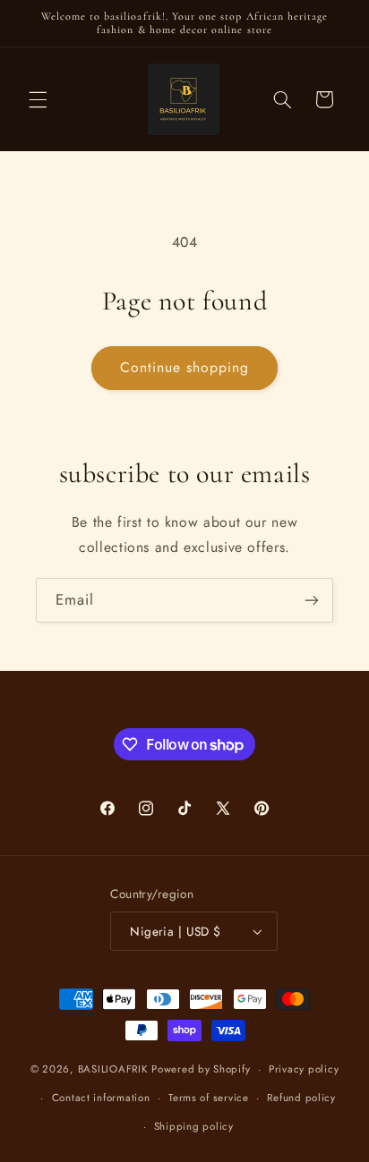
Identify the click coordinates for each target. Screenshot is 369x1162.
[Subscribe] (311, 600)
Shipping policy (194, 1126)
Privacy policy (304, 1069)
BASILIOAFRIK (113, 1069)
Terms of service (208, 1097)
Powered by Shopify (200, 1069)
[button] (37, 99)
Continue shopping (185, 367)
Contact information (101, 1097)
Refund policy (301, 1097)
